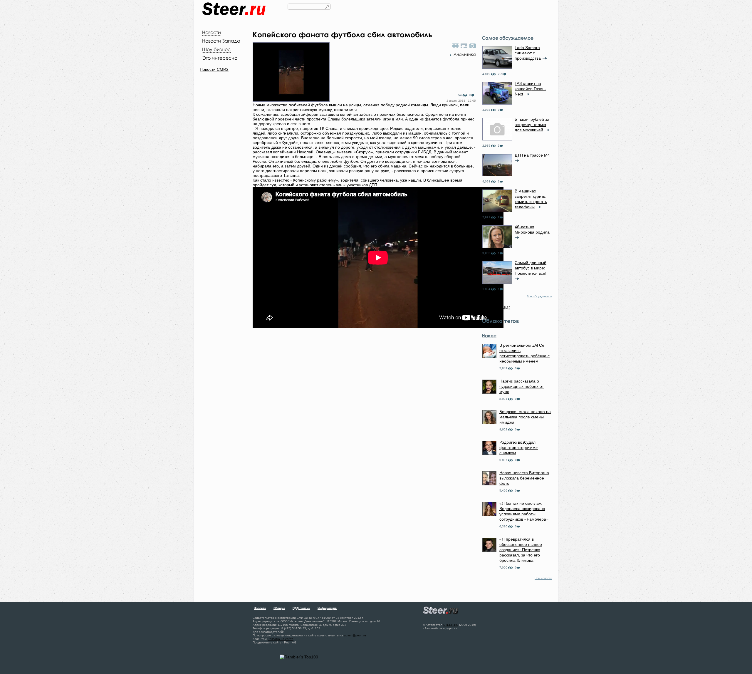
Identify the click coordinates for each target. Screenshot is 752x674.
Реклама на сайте (280, 639)
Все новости (543, 578)
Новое (489, 335)
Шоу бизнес (216, 49)
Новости (211, 32)
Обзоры (279, 608)
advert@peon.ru (355, 635)
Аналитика (465, 54)
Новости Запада (221, 41)
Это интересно (219, 58)
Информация (327, 608)
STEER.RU (450, 624)
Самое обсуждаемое (507, 38)
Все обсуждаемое (539, 296)
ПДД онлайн (301, 608)
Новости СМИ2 (214, 69)
